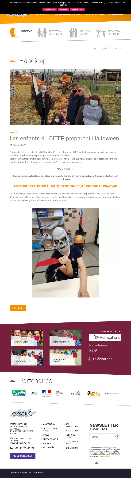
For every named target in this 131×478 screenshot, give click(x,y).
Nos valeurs (72, 448)
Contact (96, 462)
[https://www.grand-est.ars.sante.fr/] (33, 393)
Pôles (105, 48)
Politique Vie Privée (72, 442)
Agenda (47, 443)
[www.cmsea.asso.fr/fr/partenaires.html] (112, 393)
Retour (17, 308)
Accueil (95, 48)
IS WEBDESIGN (25, 472)
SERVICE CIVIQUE (50, 439)
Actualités (48, 447)
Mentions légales (70, 436)
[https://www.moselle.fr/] (19, 393)
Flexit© (41, 472)
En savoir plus (104, 456)
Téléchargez (102, 359)
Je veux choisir (78, 9)
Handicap (117, 48)
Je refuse (63, 9)
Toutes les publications (110, 331)
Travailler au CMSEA (50, 429)
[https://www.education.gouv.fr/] (75, 393)
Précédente (13, 97)
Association (49, 424)
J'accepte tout (49, 9)
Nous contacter (22, 455)
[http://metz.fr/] (93, 393)
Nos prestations (72, 425)
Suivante (118, 97)
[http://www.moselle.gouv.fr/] (46, 393)
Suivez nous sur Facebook (91, 462)
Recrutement (72, 431)
